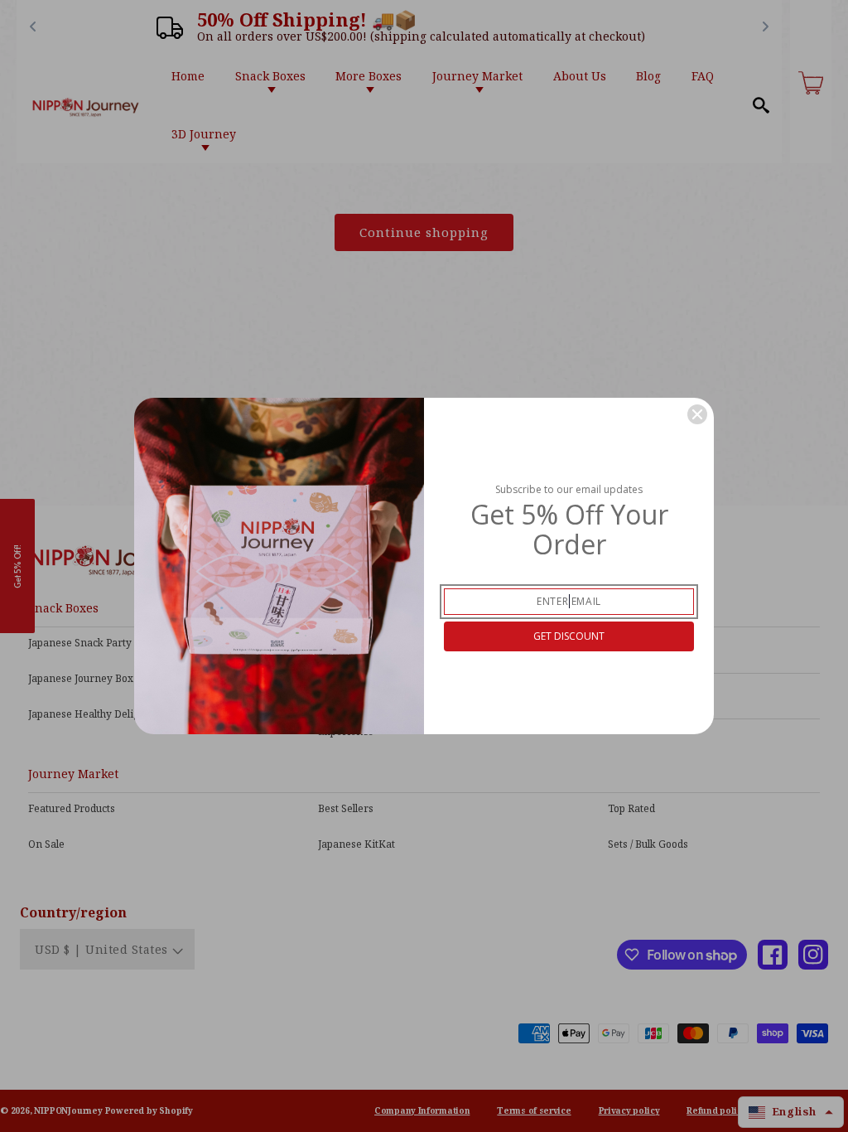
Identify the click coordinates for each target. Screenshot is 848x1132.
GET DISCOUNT (569, 636)
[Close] (697, 414)
